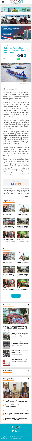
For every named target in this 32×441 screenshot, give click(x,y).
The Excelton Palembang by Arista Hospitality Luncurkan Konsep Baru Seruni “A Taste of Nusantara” (23, 240)
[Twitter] (16, 184)
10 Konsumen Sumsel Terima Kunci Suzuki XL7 (19, 351)
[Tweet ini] (21, 55)
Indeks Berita (4, 438)
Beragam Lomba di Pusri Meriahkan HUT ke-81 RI (8, 227)
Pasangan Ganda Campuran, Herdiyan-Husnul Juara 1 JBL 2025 (16, 419)
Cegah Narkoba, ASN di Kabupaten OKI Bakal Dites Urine (9, 191)
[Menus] (2, 2)
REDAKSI (19, 436)
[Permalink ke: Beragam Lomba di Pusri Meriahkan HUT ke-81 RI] (9, 221)
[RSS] (19, 184)
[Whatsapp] (18, 59)
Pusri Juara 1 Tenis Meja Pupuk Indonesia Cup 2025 (17, 414)
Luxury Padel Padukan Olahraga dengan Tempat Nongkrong (16, 405)
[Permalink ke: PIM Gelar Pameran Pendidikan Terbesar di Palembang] (9, 234)
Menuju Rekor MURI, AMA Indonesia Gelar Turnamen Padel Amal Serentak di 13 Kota (17, 400)
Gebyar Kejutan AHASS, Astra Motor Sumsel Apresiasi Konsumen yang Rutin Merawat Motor (20, 334)
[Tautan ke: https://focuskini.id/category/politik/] (28, 371)
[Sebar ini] (18, 55)
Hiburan (4, 58)
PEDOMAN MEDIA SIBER (16, 438)
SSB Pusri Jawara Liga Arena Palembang (16, 410)
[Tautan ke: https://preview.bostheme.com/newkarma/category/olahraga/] (28, 379)
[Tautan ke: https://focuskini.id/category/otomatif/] (28, 305)
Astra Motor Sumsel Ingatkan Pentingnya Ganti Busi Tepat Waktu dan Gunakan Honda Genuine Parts (19, 360)
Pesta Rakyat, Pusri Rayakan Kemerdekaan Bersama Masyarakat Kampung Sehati (23, 213)
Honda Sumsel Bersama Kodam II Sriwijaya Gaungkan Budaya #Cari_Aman (20, 342)
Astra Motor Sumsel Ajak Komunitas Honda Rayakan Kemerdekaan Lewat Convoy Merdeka (23, 227)
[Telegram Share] (25, 55)
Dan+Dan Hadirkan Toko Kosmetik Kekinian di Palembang (8, 213)
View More (16, 296)
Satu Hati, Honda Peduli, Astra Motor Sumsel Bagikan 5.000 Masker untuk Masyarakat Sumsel (15, 327)
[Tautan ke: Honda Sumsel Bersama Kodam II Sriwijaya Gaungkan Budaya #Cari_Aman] (6, 345)
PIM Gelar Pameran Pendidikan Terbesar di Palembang (8, 240)
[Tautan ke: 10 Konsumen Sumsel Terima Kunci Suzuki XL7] (6, 353)
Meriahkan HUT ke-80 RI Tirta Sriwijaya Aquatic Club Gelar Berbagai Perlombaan (23, 192)
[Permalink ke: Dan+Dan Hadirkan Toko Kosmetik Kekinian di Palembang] (9, 208)
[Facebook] (12, 184)
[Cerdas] (16, 2)
